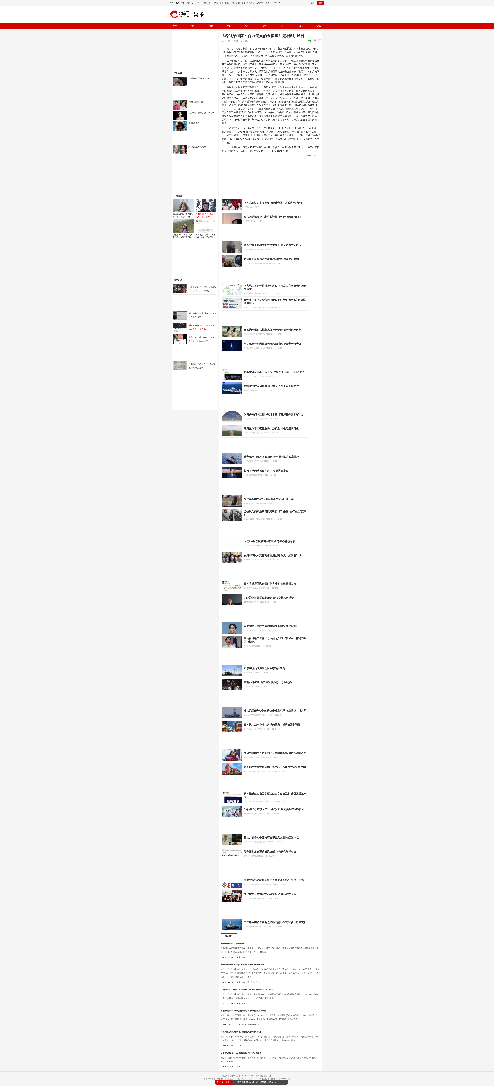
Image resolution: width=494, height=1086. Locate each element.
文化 (210, 3)
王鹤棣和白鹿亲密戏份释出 (199, 78)
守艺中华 (250, 3)
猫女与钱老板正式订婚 (197, 147)
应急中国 (260, 3)
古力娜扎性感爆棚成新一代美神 (201, 112)
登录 (320, 3)
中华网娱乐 (243, 41)
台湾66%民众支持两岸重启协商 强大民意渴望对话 (272, 555)
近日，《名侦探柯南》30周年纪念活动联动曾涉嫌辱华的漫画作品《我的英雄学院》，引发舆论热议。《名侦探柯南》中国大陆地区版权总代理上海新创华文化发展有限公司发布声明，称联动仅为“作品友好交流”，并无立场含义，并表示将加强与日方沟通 (271, 973)
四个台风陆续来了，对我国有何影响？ (252, 1082)
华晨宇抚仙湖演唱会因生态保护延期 (264, 668)
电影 (193, 25)
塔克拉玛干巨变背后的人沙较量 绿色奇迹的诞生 (271, 428)
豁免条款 (263, 1079)
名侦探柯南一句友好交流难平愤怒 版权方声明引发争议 (242, 964)
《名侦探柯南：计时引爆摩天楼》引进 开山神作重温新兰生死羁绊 (247, 989)
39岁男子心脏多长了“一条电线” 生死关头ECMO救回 (274, 809)
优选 (238, 3)
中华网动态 (285, 1079)
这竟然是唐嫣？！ (195, 123)
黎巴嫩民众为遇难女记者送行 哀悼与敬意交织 (270, 894)
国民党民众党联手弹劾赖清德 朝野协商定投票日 (271, 626)
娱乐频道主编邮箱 (263, 1075)
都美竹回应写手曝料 (196, 102)
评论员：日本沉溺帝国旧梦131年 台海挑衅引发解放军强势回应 (275, 301)
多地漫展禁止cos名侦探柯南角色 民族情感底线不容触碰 (243, 1010)
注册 (312, 3)
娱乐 (194, 3)
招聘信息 (241, 1079)
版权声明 (252, 1079)
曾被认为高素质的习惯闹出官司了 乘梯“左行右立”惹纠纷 (275, 512)
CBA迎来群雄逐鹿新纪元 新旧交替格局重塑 (269, 597)
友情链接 (274, 1079)
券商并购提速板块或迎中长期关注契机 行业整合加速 (274, 880)
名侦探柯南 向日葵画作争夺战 (233, 943)
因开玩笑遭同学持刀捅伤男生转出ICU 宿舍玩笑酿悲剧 (275, 767)
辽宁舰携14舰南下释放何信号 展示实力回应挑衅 (271, 456)
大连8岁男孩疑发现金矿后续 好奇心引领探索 (269, 541)
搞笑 (301, 25)
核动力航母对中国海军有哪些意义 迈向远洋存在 (271, 837)
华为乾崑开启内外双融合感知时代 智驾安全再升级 (272, 343)
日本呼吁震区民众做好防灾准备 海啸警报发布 (270, 583)
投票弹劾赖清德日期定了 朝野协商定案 (266, 470)
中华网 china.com (181, 14)
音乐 (229, 25)
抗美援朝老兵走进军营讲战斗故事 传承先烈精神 (271, 259)
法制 (243, 3)
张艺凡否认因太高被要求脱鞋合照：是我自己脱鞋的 (273, 202)
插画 (221, 3)
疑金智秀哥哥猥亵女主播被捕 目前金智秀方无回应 (272, 245)
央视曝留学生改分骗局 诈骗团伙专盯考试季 (269, 499)
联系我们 (230, 1079)
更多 (319, 25)
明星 (175, 25)
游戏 (205, 3)
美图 (283, 25)
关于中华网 (208, 1079)
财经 (188, 3)
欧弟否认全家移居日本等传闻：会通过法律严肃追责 (205, 237)
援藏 (216, 3)
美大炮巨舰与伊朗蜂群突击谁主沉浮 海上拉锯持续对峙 (275, 710)
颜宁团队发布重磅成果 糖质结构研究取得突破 (270, 851)
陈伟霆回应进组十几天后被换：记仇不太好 (205, 215)
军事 (182, 3)
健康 (227, 3)
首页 (171, 3)
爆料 (265, 25)
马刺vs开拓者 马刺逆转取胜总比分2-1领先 (268, 682)
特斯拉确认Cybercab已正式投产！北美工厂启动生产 (274, 372)
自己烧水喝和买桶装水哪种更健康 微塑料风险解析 (272, 329)
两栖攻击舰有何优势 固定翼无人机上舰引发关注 (271, 386)
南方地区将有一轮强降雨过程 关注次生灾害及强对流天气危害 (275, 287)
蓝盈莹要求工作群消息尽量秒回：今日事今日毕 (183, 235)
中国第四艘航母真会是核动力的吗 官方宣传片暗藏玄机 (275, 922)
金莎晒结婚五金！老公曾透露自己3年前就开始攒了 (273, 216)
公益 (232, 3)
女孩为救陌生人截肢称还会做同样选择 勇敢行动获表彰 (275, 753)
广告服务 (220, 1079)
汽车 (199, 3)
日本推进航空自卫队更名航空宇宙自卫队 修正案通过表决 (275, 795)
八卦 (247, 25)
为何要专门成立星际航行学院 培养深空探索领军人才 (274, 414)
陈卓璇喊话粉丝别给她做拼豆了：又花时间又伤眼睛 (183, 216)
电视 (211, 25)
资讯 (177, 3)
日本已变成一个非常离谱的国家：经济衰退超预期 (272, 724)
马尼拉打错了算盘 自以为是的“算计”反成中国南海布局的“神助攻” (275, 639)
